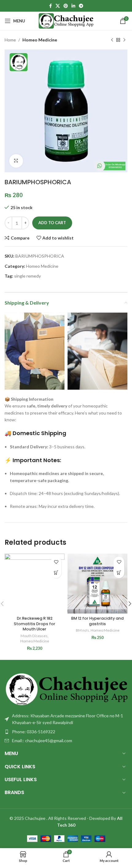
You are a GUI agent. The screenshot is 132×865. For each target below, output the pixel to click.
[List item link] (66, 731)
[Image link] (66, 688)
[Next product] (124, 40)
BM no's (82, 630)
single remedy (27, 276)
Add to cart (52, 222)
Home (10, 39)
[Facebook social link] (50, 6)
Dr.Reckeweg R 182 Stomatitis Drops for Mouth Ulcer (34, 624)
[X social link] (58, 6)
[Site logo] (66, 20)
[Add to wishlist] (56, 562)
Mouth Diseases (34, 635)
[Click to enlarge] (16, 161)
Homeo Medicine (39, 39)
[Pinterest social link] (66, 6)
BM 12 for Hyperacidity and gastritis (97, 621)
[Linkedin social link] (73, 6)
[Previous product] (112, 40)
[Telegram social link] (81, 6)
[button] (56, 572)
